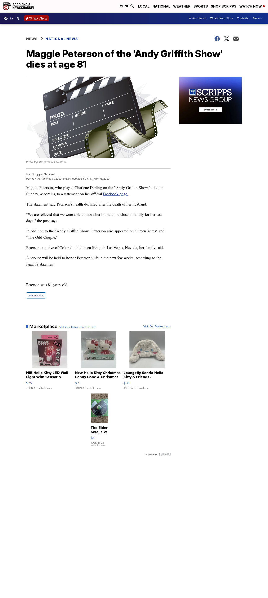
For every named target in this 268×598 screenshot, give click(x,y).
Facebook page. (115, 193)
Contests (242, 18)
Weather (182, 6)
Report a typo (36, 295)
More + (257, 18)
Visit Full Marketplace (157, 326)
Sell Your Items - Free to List (77, 327)
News (32, 39)
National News (61, 39)
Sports (200, 6)
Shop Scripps (223, 6)
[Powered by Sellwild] (164, 454)
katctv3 (7, 18)
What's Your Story (221, 18)
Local (143, 6)
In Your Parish (197, 18)
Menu (125, 6)
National (161, 6)
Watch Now (251, 6)
